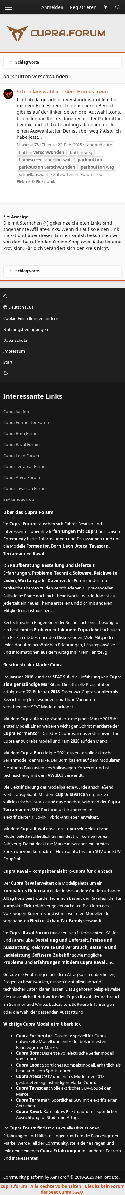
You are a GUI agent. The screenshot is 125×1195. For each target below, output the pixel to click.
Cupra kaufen (16, 411)
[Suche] (118, 7)
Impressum (14, 351)
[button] (61, 296)
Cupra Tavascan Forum (25, 488)
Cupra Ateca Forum (21, 477)
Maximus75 (28, 144)
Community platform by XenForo (61, 1177)
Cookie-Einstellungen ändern (30, 318)
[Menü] (8, 7)
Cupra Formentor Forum (26, 422)
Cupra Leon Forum (21, 455)
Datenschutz (15, 340)
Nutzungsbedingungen (25, 329)
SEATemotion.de (18, 499)
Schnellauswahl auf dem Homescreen (62, 91)
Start (8, 362)
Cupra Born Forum (21, 433)
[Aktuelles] (106, 7)
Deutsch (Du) (20, 307)
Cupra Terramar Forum (25, 466)
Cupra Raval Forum (21, 444)
